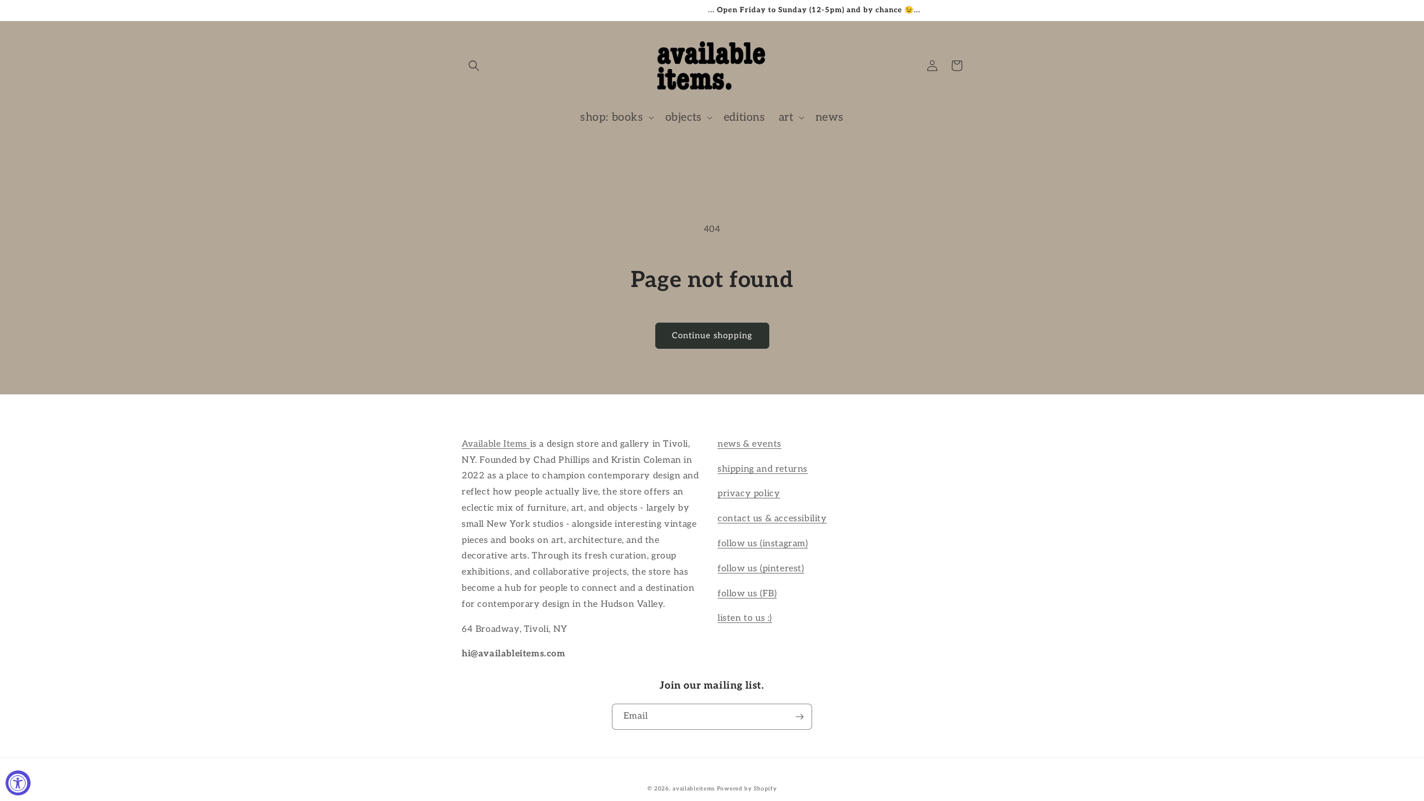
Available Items (496, 444)
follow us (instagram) (763, 543)
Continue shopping (712, 335)
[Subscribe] (799, 717)
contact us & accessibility (772, 518)
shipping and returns (763, 469)
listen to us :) (745, 618)
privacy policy (749, 493)
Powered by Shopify (747, 788)
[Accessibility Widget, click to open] (18, 782)
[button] (474, 65)
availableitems (694, 788)
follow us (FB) (747, 594)
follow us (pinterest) (761, 568)
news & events (750, 444)
